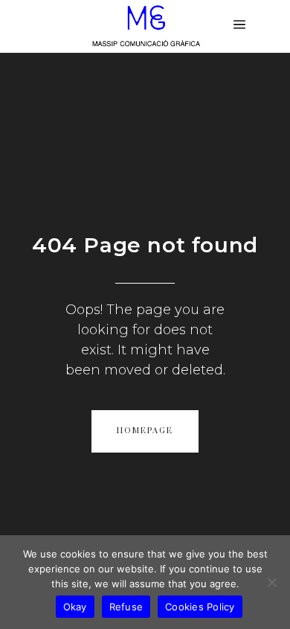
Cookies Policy (200, 607)
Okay (75, 607)
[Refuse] (271, 582)
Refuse (126, 607)
